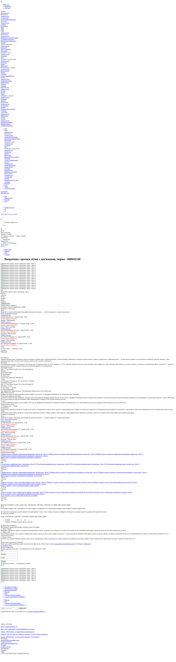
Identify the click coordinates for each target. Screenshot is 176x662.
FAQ (5, 593)
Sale (5, 129)
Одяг (6, 253)
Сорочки (7, 254)
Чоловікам (7, 6)
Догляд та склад (17, 348)
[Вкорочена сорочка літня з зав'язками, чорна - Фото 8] (18, 275)
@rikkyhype (87, 544)
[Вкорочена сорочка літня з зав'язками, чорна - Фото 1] (18, 264)
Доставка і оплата (9, 563)
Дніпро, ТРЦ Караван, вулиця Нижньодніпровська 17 (18, 632)
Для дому (7, 8)
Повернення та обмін (23, 563)
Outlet (6, 187)
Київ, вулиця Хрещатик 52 (9, 626)
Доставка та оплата (10, 587)
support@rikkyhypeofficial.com (64, 544)
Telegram (4, 650)
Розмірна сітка (5, 303)
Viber (2, 652)
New (5, 185)
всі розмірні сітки (6, 545)
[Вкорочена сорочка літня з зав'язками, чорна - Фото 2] (18, 265)
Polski (5, 243)
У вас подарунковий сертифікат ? (14, 597)
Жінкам (6, 251)
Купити (3, 561)
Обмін (15, 406)
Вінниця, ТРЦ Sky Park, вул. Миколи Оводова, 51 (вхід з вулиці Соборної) (24, 634)
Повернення (7, 406)
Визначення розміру (10, 590)
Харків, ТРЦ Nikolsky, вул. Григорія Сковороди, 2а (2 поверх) (20, 637)
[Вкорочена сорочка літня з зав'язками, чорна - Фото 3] (18, 267)
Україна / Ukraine (8, 236)
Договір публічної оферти (12, 595)
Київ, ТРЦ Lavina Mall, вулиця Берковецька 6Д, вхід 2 (18, 629)
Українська (6, 239)
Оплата (14, 387)
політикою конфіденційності (36, 611)
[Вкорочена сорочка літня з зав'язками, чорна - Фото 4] (18, 268)
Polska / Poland (20, 236)
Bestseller (7, 183)
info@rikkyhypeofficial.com (9, 643)
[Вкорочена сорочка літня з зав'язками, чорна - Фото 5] (18, 270)
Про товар (6, 348)
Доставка (6, 387)
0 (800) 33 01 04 (9, 207)
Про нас (7, 592)
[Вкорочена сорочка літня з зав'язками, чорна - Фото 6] (18, 272)
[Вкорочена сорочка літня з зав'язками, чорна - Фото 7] (18, 273)
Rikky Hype (8, 249)
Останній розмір (9, 188)
